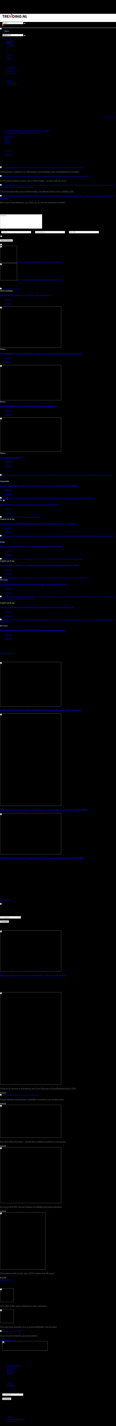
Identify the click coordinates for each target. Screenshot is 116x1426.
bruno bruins (9, 137)
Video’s (9, 1374)
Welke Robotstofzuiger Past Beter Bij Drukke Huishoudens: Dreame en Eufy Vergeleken (41, 710)
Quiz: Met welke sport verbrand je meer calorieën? (23, 1306)
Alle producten (5, 1280)
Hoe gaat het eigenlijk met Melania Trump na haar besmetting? (27, 131)
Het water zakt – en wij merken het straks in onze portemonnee (29, 504)
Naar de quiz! (5, 900)
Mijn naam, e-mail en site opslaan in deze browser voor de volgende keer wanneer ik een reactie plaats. (39, 236)
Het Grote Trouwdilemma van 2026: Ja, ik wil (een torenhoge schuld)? (32, 202)
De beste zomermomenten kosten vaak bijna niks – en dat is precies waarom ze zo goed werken (44, 810)
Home (2, 31)
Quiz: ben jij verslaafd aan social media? (19, 1335)
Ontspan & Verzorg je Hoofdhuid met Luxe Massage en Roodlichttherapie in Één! (38, 1088)
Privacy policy (12, 1421)
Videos (9, 59)
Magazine (10, 45)
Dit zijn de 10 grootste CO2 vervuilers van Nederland (24, 295)
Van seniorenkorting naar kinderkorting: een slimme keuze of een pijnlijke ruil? (37, 191)
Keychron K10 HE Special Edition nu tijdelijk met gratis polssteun (31, 1207)
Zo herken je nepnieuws (11, 457)
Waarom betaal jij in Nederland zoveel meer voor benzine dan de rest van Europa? (38, 523)
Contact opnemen (6, 653)
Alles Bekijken (5, 1340)
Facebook (8, 42)
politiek (7, 143)
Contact (9, 1383)
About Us (10, 81)
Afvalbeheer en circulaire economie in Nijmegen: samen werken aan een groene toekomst (41, 353)
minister (7, 141)
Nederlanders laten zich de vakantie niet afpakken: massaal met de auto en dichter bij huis (42, 858)
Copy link (8, 38)
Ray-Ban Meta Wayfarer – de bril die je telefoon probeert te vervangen (33, 1141)
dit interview (109, 117)
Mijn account (11, 1368)
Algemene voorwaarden (15, 1419)
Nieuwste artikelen (13, 1366)
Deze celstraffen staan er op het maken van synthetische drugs (28, 406)
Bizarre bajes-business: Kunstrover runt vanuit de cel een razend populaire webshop (39, 485)
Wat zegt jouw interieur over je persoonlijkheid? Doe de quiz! (28, 1327)
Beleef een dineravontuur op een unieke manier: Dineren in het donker (32, 975)
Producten (10, 1370)
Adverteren (11, 67)
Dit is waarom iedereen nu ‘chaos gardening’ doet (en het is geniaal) (31, 546)
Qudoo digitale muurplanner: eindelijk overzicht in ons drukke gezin (32, 1099)
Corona (7, 139)
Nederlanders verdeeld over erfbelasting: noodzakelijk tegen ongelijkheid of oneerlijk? (40, 172)
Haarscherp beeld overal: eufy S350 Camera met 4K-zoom (27, 1273)
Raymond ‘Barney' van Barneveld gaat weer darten (23, 133)
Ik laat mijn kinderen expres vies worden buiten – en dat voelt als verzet (33, 180)
